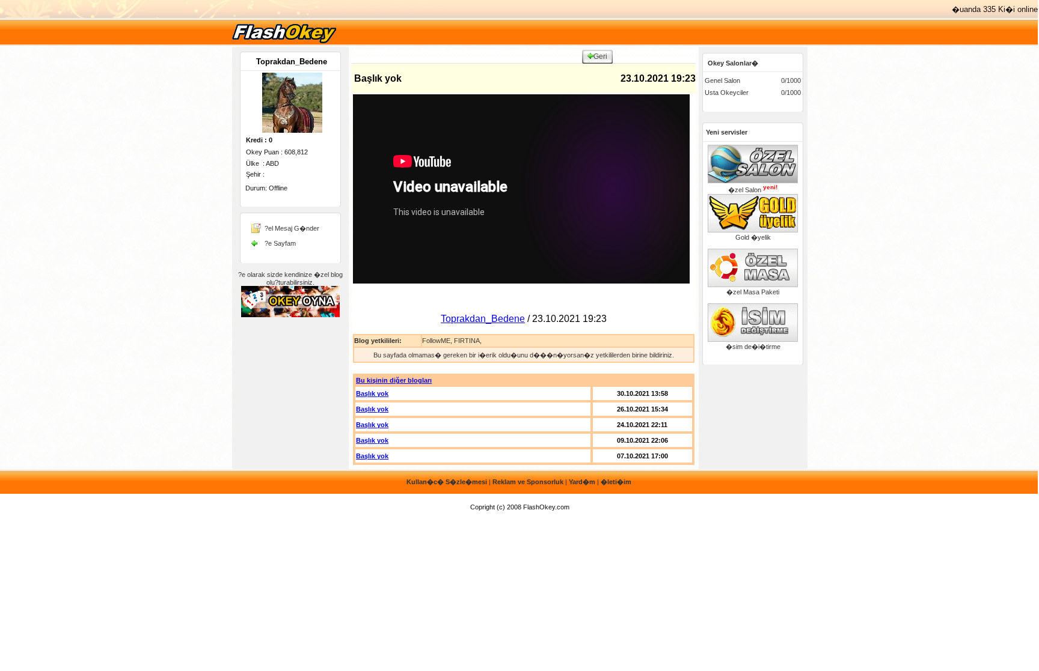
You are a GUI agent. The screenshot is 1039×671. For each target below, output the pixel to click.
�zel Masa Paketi (752, 292)
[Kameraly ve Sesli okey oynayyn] (290, 314)
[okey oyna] (284, 43)
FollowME (436, 340)
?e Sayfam (280, 243)
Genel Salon (722, 80)
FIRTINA (467, 340)
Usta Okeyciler (727, 92)
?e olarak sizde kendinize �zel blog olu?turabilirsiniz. (290, 278)
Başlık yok (372, 393)
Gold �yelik (753, 237)
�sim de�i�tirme (753, 346)
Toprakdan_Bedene (291, 61)
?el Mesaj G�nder (292, 228)
